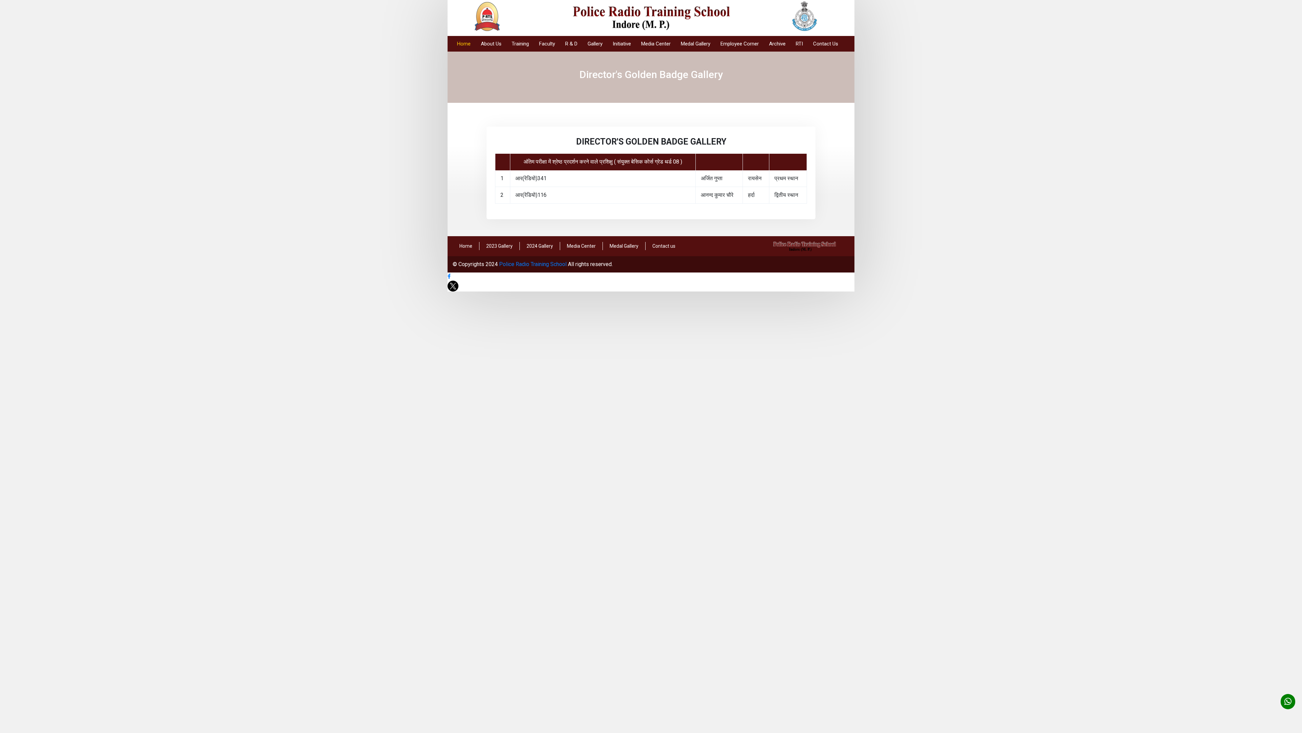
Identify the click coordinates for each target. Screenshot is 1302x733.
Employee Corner (740, 44)
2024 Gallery (540, 246)
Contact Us (825, 44)
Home (464, 44)
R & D (571, 44)
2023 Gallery (499, 246)
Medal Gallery (695, 44)
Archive (777, 44)
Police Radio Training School (533, 264)
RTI (799, 44)
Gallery (595, 44)
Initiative (622, 44)
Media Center (656, 44)
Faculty (547, 44)
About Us (491, 44)
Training (520, 44)
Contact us (663, 246)
